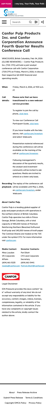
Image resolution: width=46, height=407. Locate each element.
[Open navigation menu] (4, 22)
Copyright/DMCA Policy (15, 403)
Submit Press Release (13, 397)
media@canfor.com (11, 266)
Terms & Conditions (34, 397)
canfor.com (11, 240)
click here (23, 114)
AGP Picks (6, 4)
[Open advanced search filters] (36, 22)
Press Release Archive (27, 392)
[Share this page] (42, 22)
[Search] (30, 22)
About (12, 392)
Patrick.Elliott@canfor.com (33, 266)
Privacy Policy (35, 403)
